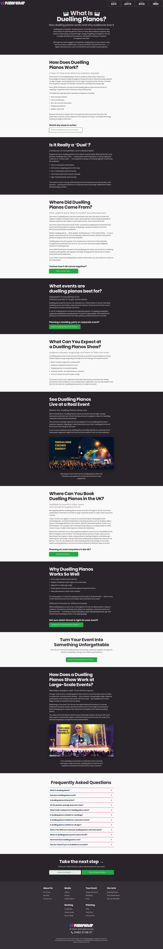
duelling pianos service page (88, 541)
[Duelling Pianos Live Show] (81, 453)
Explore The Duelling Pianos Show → (81, 660)
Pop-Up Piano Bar (113, 899)
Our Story (46, 892)
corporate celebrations (57, 313)
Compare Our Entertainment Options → (66, 625)
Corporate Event (92, 892)
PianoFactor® (88, 938)
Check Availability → (65, 872)
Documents (90, 916)
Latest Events (69, 899)
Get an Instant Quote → (98, 872)
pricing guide (82, 614)
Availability (69, 909)
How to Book (69, 916)
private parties (72, 313)
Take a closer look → (63, 271)
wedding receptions (100, 311)
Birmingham (63, 536)
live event (92, 384)
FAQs (87, 909)
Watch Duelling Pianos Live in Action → (65, 130)
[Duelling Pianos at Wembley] (81, 740)
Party (88, 899)
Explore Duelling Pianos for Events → (65, 327)
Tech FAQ (89, 912)
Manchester (53, 536)
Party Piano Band (78, 612)
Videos (67, 892)
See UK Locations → (63, 554)
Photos (67, 895)
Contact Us (47, 899)
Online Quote (69, 912)
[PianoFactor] (0, 3)
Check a (113, 3)
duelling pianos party (73, 384)
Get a (127, 3)
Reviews (46, 895)
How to (142, 3)
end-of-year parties (88, 313)
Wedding (89, 895)
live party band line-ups (98, 612)
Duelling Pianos (112, 892)
